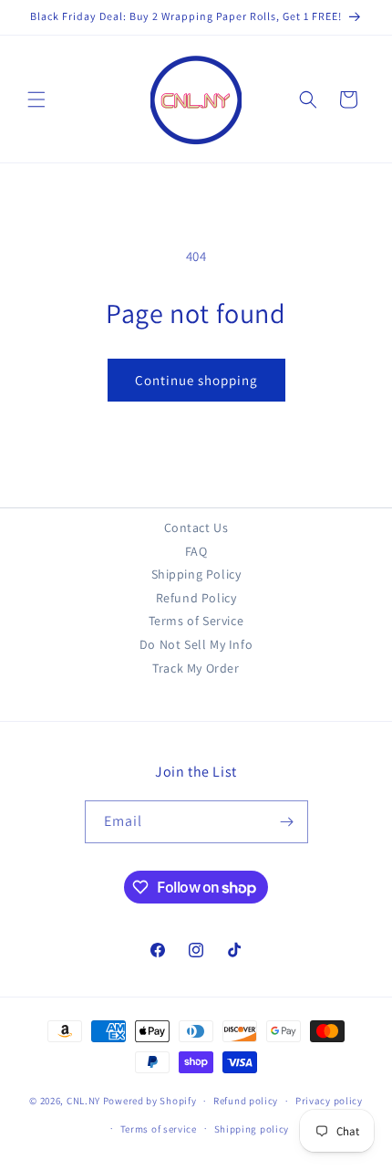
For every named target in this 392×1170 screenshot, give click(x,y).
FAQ (196, 551)
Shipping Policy (196, 574)
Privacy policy (329, 1100)
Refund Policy (196, 598)
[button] (36, 99)
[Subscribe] (287, 821)
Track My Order (195, 668)
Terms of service (158, 1129)
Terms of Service (196, 620)
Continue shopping (196, 380)
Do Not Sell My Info (196, 644)
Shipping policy (252, 1129)
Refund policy (245, 1100)
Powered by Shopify (150, 1100)
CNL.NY (83, 1100)
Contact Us (196, 527)
